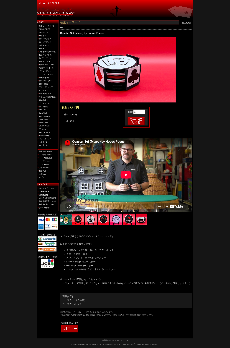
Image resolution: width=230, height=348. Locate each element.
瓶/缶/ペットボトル (46, 68)
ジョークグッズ (45, 93)
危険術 (41, 48)
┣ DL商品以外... (46, 158)
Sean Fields (43, 123)
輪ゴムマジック (45, 58)
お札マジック (44, 45)
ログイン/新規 (53, 3)
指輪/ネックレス (45, 55)
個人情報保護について (47, 201)
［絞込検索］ (186, 22)
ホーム (42, 3)
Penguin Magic (44, 132)
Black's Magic (44, 126)
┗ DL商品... (44, 164)
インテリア (43, 90)
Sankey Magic (44, 135)
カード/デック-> (45, 81)
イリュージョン (45, 71)
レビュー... (43, 177)
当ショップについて (47, 188)
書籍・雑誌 (43, 84)
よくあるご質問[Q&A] (47, 198)
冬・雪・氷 (43, 145)
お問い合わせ (44, 208)
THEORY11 (43, 32)
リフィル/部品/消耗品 (47, 97)
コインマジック (45, 42)
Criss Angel (43, 119)
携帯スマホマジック (47, 64)
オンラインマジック (47, 74)
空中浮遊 (42, 36)
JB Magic (42, 129)
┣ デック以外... (46, 155)
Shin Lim (42, 110)
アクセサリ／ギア (46, 87)
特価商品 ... (43, 171)
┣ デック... (44, 161)
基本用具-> (43, 100)
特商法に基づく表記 (47, 204)
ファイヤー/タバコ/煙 (47, 52)
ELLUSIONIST (44, 29)
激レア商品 (43, 106)
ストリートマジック (47, 26)
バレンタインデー (46, 139)
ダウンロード (44, 103)
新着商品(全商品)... (46, 151)
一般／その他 (44, 77)
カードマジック (45, 39)
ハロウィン (43, 142)
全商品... (42, 174)
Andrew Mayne (45, 116)
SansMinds (43, 113)
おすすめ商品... (45, 167)
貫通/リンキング (45, 61)
